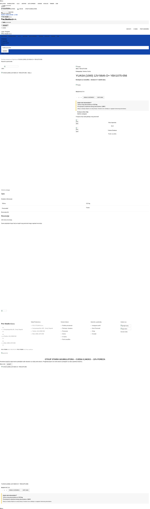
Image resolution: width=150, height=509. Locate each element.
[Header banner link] (75, 254)
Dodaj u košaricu (14, 490)
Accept (9, 364)
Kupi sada (25, 490)
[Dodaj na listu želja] (7, 506)
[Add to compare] (3, 506)
